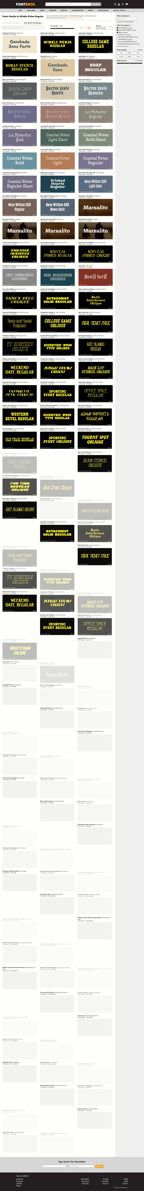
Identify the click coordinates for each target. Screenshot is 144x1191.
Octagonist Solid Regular (47, 289)
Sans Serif (31, 10)
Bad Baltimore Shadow (47, 266)
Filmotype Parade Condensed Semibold (51, 848)
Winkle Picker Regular (46, 33)
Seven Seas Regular (46, 754)
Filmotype (100, 824)
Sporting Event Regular (47, 382)
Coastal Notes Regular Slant (10, 173)
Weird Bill (5, 1085)
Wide (138, 56)
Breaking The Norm (26, 917)
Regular (130, 52)
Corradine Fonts (23, 708)
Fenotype (89, 685)
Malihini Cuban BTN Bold (9, 992)
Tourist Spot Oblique (84, 429)
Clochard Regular (7, 824)
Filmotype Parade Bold (84, 848)
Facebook (19, 1181)
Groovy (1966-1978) (127, 41)
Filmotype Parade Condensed (86, 824)
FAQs (126, 1181)
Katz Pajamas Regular (84, 335)
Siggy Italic (43, 661)
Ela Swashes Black (45, 894)
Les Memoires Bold (7, 126)
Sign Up (99, 1166)
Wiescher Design (100, 871)
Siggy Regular (6, 661)
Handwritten (77, 10)
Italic (140, 50)
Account (105, 1183)
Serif (42, 10)
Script (90, 10)
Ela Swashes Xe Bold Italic (85, 871)
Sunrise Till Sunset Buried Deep (49, 824)
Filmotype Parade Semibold (10, 871)
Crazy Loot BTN (82, 992)
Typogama (51, 638)
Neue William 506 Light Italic (86, 173)
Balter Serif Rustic (45, 79)
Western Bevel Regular (9, 405)
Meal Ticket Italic (83, 312)
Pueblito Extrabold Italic (9, 708)
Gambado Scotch (7, 685)
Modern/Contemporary (129, 44)
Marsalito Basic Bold (84, 219)
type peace (96, 103)
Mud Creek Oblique (45, 475)
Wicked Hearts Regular (47, 173)
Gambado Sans (44, 56)
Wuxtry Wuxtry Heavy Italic (10, 801)
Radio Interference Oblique (86, 289)
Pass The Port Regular (46, 1109)
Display (64, 10)
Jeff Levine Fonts (60, 33)
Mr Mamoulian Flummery (47, 1085)
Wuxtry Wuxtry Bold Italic (47, 778)
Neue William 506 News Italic (49, 196)
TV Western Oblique (8, 335)
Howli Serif (81, 266)
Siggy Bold (43, 638)
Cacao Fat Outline (83, 894)
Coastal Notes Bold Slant (85, 126)
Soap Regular (82, 56)
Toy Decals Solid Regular (47, 452)
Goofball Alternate (83, 1062)
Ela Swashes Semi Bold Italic (10, 894)
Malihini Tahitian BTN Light (10, 917)
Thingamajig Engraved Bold (48, 1132)
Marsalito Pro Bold (7, 219)
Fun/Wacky (125, 28)
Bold (138, 52)
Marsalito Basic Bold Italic (48, 219)
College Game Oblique (47, 312)
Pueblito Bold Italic (45, 708)
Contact (125, 1183)
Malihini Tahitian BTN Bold (10, 942)
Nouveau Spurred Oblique (86, 242)
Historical (124, 35)
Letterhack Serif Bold (8, 754)
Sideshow (54, 1039)
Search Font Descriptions (126, 21)
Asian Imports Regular (84, 405)
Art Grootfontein (21, 79)
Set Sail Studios (60, 173)
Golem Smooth (82, 1109)
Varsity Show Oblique (8, 638)
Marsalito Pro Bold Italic (85, 196)
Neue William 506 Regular (10, 196)
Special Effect (119, 10)
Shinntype (20, 33)
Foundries (105, 1181)
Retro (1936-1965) (127, 30)
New (20, 10)
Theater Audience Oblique (10, 242)
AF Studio (89, 266)
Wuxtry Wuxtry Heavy (46, 801)
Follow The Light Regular (47, 685)
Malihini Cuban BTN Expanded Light (88, 942)
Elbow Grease (82, 801)
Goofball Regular (45, 1062)
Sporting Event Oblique (47, 429)
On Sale (139, 61)
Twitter (18, 1186)
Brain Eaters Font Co (57, 1015)
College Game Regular (85, 33)
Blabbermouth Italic (83, 754)
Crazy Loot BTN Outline (47, 992)
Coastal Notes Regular (85, 149)
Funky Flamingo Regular (9, 778)
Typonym (97, 196)
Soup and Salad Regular (9, 312)
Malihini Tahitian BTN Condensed (50, 917)
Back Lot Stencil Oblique (85, 359)
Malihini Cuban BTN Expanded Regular (13, 967)
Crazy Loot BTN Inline (8, 1015)
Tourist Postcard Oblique (85, 498)
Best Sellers (85, 1179)
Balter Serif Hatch (7, 103)
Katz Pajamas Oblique (8, 498)
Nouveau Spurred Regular (48, 242)
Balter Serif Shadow (8, 79)
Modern (52, 10)
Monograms (103, 10)
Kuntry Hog (81, 1015)
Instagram (19, 1179)
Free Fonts (85, 1183)
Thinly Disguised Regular (9, 452)
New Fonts (85, 1181)
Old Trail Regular (7, 429)
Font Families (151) (11, 23)
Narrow (121, 56)
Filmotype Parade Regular (10, 848)
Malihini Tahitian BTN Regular (49, 942)
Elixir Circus (81, 685)
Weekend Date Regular (9, 359)
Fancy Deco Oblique (8, 289)
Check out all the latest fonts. (74, 18)
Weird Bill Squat (45, 1039)
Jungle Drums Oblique (47, 359)
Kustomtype (101, 173)
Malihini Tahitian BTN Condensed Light (89, 917)
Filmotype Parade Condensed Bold (50, 871)
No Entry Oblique (45, 498)
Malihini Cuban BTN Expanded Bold (88, 967)
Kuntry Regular (44, 1015)
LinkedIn (19, 1183)
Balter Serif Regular (84, 79)
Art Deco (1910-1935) (128, 37)
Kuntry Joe (5, 1039)
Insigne (18, 731)
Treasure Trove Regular (84, 1085)
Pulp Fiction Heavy (8, 1109)
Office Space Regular (84, 382)
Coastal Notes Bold (8, 149)
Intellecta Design (23, 266)
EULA (126, 1179)
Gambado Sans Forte (8, 33)
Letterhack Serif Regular (85, 731)
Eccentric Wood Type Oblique (49, 335)
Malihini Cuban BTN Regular (48, 967)
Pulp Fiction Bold (7, 1132)
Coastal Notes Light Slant (48, 126)
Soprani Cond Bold (8, 731)
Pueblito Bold (82, 708)
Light (121, 52)
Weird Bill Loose (7, 1062)
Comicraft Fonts (98, 731)
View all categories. (123, 46)
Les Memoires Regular (84, 103)
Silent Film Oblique (83, 475)
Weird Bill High (82, 1039)
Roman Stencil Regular (9, 56)
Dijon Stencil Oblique (84, 452)
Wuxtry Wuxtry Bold (84, 778)
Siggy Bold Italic (82, 638)
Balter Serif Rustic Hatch (47, 103)
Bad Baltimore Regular (9, 266)
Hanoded (59, 685)
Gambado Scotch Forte (84, 661)
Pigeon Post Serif (45, 731)
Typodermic (91, 56)
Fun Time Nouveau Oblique (10, 475)
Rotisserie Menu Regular (9, 382)
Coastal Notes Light (46, 149)
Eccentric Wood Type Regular (48, 405)
